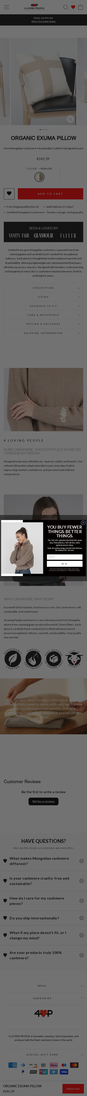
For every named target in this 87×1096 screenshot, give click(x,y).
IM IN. (65, 564)
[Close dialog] (83, 523)
